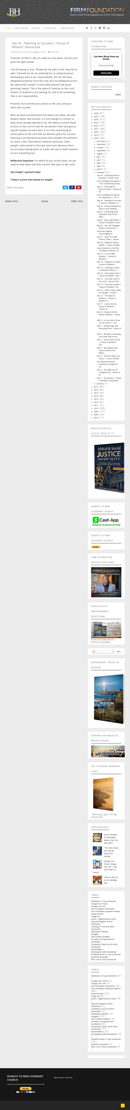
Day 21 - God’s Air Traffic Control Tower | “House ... (108, 238)
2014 (96, 396)
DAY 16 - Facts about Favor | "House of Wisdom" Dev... (109, 274)
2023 (96, 122)
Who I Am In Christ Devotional (103, 959)
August (100, 153)
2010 (96, 408)
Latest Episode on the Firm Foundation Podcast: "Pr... (108, 249)
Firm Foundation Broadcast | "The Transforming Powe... (109, 182)
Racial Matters (97, 949)
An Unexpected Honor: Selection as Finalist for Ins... (107, 364)
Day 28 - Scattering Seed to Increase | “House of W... (108, 176)
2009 (96, 411)
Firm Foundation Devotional (102, 909)
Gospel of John (97, 914)
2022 (96, 126)
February (100, 172)
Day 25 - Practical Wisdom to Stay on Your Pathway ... (109, 207)
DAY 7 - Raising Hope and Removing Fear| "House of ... (109, 328)
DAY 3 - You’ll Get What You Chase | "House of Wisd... (108, 357)
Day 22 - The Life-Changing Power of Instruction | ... (108, 226)
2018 (96, 138)
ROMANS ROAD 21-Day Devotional (105, 954)
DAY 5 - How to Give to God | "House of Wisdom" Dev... (108, 342)
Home (8, 28)
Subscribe (106, 73)
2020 (96, 132)
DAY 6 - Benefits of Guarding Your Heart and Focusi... (109, 335)
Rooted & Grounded (99, 957)
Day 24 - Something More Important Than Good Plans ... (107, 214)
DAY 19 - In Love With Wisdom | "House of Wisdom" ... (106, 256)
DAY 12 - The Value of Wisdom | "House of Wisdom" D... (106, 298)
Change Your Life (98, 906)
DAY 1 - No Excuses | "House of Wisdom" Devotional (109, 379)
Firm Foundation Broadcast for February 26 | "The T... (108, 196)
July (98, 157)
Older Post (77, 201)
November (101, 144)
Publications (67, 28)
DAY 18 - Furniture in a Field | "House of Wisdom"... (109, 263)
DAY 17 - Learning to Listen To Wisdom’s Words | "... (108, 268)
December (101, 141)
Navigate (95, 934)
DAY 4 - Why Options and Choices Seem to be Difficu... (107, 350)
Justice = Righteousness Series (103, 919)
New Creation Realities (100, 936)
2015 (96, 393)
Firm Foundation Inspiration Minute (105, 911)
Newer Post (11, 201)
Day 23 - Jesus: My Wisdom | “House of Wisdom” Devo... (109, 221)
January (100, 383)
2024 (96, 119)
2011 (96, 405)
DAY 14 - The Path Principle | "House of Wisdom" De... (109, 285)
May (99, 163)
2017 (96, 387)
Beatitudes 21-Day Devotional (103, 901)
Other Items (50, 28)
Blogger (75, 1077)
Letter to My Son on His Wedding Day (111, 880)
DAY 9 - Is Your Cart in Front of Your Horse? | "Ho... (108, 321)
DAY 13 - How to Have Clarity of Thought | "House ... (109, 291)
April (99, 166)
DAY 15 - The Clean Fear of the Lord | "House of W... (108, 280)
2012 (96, 402)
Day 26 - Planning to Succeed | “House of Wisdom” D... (109, 201)
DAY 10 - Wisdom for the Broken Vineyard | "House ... (108, 314)
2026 (96, 113)
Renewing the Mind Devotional (103, 952)
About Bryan (21, 28)
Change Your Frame (99, 904)
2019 (96, 135)
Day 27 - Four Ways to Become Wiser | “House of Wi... (109, 189)
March (99, 169)
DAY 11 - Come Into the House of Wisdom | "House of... (107, 306)
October (100, 147)
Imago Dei (95, 916)
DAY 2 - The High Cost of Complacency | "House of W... (108, 372)
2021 (96, 129)
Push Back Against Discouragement (104, 232)
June (99, 160)
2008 (96, 414)
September (101, 150)
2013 (96, 399)
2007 (96, 418)
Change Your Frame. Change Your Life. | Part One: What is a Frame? (105, 867)
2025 (96, 116)
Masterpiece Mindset (99, 931)
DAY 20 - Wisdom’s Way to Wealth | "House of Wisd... (108, 243)
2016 (96, 390)
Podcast (35, 28)
